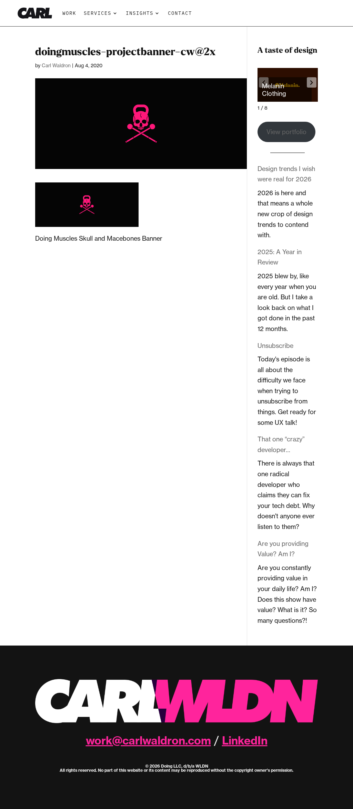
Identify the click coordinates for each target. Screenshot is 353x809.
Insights (139, 13)
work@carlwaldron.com (148, 740)
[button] (311, 82)
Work (69, 13)
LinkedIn (245, 740)
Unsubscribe (275, 345)
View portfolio (286, 132)
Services (97, 13)
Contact (180, 13)
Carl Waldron (56, 65)
